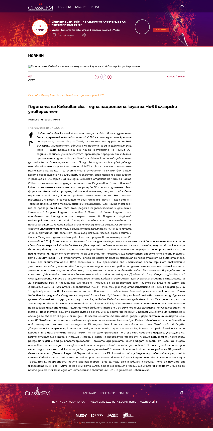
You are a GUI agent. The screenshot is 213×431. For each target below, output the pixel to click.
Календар (88, 393)
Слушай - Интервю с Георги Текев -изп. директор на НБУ (66, 95)
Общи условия (149, 402)
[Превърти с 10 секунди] (97, 77)
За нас (124, 393)
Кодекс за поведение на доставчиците (113, 402)
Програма (161, 29)
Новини (64, 7)
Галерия (81, 7)
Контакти (107, 393)
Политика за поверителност (69, 402)
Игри (95, 7)
